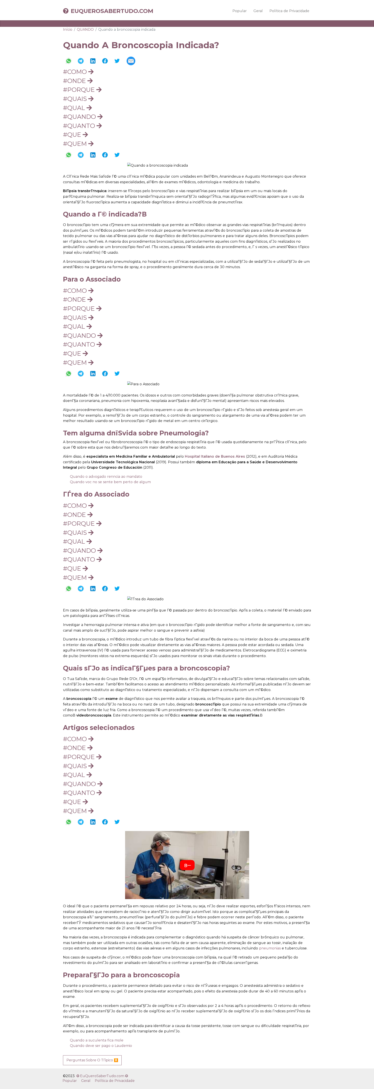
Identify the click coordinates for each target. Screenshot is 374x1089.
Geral (258, 11)
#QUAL (75, 107)
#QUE (73, 134)
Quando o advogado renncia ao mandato (106, 476)
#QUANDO (80, 116)
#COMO (75, 71)
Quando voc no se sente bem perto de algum (110, 482)
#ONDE (75, 80)
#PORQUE (79, 89)
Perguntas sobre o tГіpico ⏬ (92, 1060)
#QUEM (75, 143)
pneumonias (270, 948)
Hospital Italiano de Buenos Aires (215, 456)
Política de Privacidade (289, 11)
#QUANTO (80, 125)
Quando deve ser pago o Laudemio (101, 1046)
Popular (239, 11)
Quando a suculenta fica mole (96, 1040)
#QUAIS (75, 98)
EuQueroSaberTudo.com (112, 11)
